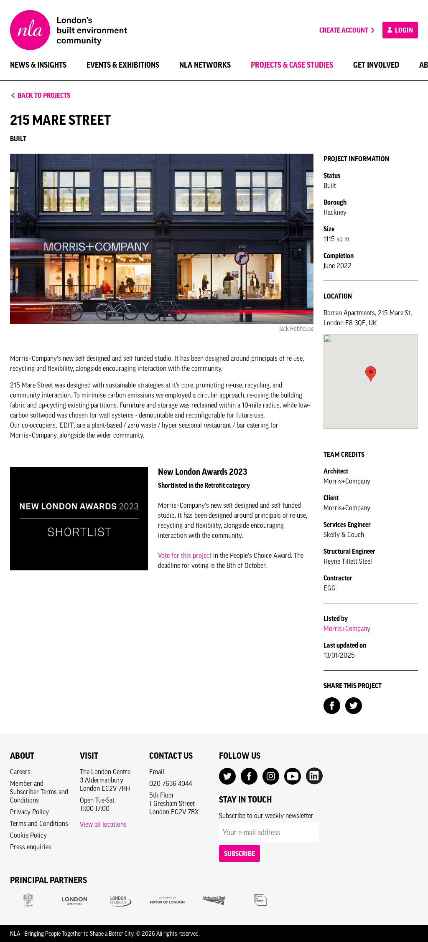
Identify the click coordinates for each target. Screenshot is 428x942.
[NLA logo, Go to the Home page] (68, 30)
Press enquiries (30, 847)
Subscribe (239, 853)
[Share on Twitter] (353, 705)
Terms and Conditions (39, 823)
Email (156, 771)
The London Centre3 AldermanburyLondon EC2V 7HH (105, 780)
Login (403, 30)
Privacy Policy (29, 811)
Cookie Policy (28, 835)
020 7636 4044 (170, 783)
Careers (20, 771)
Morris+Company (347, 628)
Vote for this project (184, 555)
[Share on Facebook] (332, 705)
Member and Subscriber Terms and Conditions (39, 792)
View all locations (103, 824)
